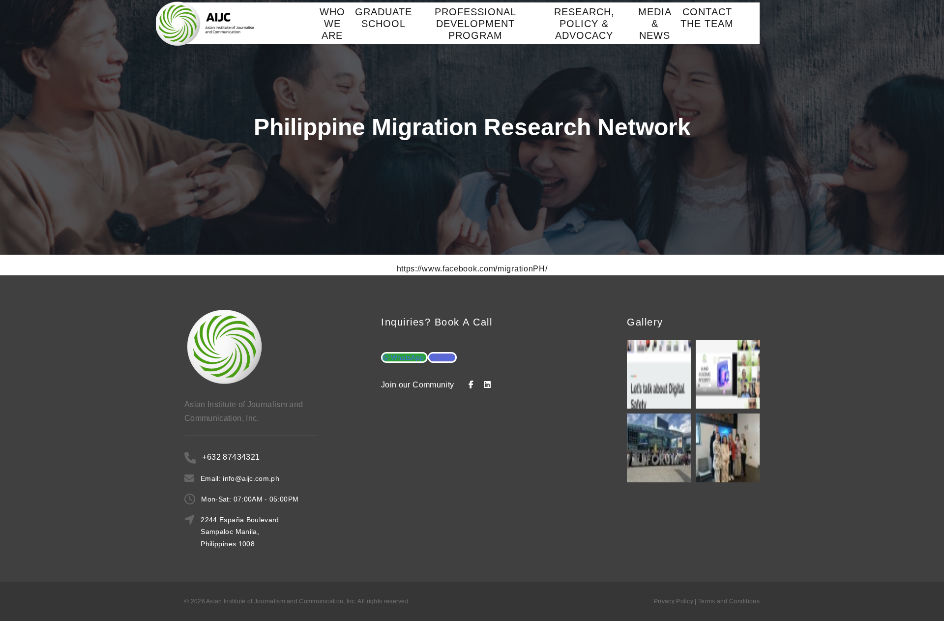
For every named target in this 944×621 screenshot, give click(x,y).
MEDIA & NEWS (655, 23)
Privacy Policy (673, 601)
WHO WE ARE (332, 23)
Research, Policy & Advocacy (584, 23)
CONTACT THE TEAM (707, 17)
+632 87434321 (231, 457)
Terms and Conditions (729, 601)
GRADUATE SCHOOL (383, 17)
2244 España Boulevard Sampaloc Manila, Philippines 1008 (240, 531)
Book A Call (464, 322)
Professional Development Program (475, 23)
